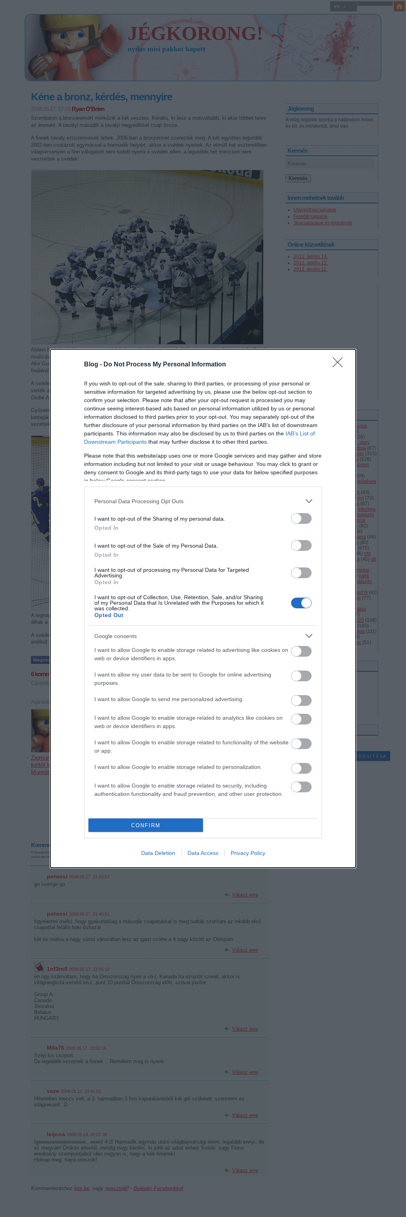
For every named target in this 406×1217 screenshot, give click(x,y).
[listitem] (203, 501)
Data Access (203, 853)
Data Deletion (158, 853)
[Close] (340, 364)
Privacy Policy (248, 853)
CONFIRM (146, 825)
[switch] (301, 518)
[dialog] (203, 608)
